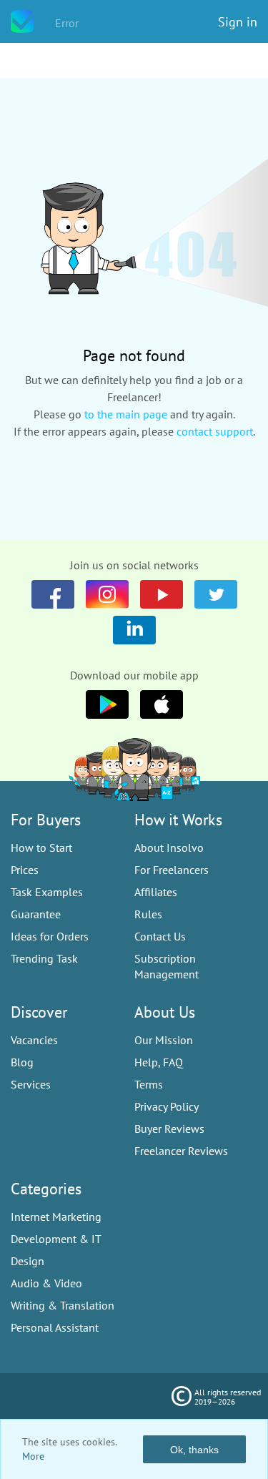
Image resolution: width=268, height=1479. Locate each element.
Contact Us (160, 936)
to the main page (125, 414)
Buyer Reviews (169, 1128)
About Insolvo (169, 847)
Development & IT (56, 1239)
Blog (22, 1062)
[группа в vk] (107, 594)
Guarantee (36, 914)
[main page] (22, 21)
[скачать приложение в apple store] (107, 704)
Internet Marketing (56, 1216)
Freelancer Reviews (181, 1151)
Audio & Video (46, 1283)
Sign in (237, 22)
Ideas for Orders (50, 936)
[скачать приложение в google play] (161, 704)
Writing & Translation (62, 1305)
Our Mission (163, 1040)
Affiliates (155, 892)
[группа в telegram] (215, 594)
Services (31, 1084)
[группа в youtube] (134, 630)
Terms (148, 1084)
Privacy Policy (166, 1106)
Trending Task (44, 958)
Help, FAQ (158, 1062)
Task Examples (47, 892)
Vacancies (34, 1040)
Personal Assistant (55, 1327)
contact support (215, 431)
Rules (148, 914)
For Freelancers (171, 870)
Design (27, 1261)
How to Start (41, 847)
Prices (25, 870)
